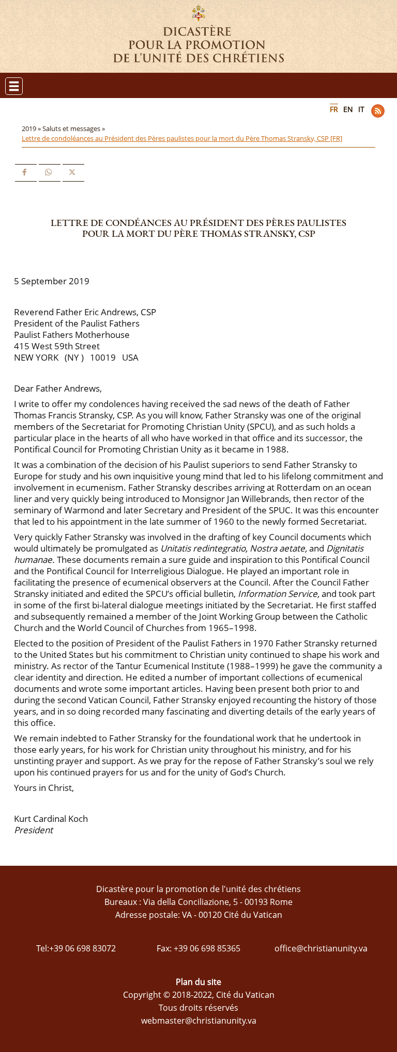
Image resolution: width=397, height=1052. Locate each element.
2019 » (32, 128)
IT (361, 109)
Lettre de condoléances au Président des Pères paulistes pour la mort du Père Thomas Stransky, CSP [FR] (182, 138)
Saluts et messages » (74, 128)
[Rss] (378, 111)
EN (348, 109)
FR (334, 109)
